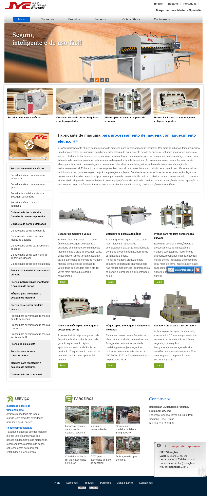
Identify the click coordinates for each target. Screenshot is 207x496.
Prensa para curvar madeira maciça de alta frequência (30, 317)
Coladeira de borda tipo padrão (28, 230)
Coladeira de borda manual (26, 374)
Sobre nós (72, 482)
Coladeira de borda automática (28, 224)
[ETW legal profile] (82, 487)
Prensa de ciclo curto (23, 344)
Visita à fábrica (125, 482)
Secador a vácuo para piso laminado (25, 204)
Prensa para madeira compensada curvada (125, 119)
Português (189, 3)
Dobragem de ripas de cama (126, 458)
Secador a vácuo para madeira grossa (28, 186)
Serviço (22, 398)
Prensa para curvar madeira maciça (27, 307)
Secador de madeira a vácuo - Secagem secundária (27, 195)
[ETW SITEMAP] (93, 487)
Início (57, 482)
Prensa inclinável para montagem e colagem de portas (174, 119)
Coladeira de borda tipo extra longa (30, 263)
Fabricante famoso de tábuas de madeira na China (75, 429)
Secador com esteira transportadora (23, 353)
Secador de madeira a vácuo (23, 117)
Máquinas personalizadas (99, 428)
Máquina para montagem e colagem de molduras (26, 295)
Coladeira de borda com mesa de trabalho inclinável (29, 256)
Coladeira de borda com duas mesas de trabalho (27, 238)
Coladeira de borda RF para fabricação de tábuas (76, 459)
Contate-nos (160, 398)
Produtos (89, 482)
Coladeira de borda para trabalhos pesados (30, 247)
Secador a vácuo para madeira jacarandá (28, 177)
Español (173, 3)
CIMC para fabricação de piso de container (101, 459)
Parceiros (84, 398)
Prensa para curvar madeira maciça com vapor (30, 327)
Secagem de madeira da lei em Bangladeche (126, 429)
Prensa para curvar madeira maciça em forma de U (30, 336)
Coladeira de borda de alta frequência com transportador (77, 119)
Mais (62, 281)
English (158, 3)
